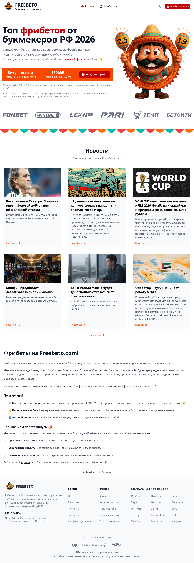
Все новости (95, 335)
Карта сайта (75, 515)
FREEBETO (26, 5)
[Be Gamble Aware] (94, 545)
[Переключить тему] (160, 6)
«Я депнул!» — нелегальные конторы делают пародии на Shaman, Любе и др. (93, 205)
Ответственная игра (111, 521)
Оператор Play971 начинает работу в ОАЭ (157, 290)
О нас (71, 496)
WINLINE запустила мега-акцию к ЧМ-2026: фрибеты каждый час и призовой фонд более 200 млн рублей (160, 207)
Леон (175, 496)
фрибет (25, 462)
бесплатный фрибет (72, 59)
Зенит (154, 508)
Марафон (157, 521)
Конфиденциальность (79, 521)
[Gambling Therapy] (116, 544)
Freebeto (91, 472)
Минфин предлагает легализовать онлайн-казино (29, 290)
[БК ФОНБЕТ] (15, 115)
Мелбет (135, 521)
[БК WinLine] (48, 115)
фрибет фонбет (78, 386)
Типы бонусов (107, 508)
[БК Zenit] (146, 115)
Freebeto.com (105, 537)
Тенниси (136, 508)
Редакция (73, 502)
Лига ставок (179, 502)
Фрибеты (104, 496)
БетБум (176, 508)
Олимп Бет (157, 515)
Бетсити (156, 502)
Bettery (135, 515)
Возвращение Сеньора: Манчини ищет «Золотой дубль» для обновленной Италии (32, 205)
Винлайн (156, 496)
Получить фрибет (96, 74)
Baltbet (176, 515)
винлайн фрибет (123, 386)
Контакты (73, 508)
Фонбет (135, 496)
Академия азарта (109, 515)
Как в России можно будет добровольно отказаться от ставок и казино (92, 292)
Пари (134, 502)
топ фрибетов (24, 93)
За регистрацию (109, 502)
